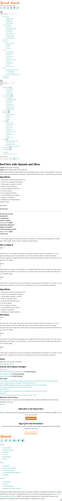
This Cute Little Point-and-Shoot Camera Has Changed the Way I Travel (18, 395)
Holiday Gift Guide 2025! (12, 69)
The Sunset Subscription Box (13, 74)
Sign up (2, 404)
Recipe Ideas (9, 20)
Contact (2, 478)
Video (5, 459)
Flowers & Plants (10, 35)
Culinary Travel (9, 66)
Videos (8, 48)
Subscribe (5, 152)
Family (8, 46)
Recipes (2, 385)
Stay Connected (3, 156)
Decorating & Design (11, 28)
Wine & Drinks (9, 23)
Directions (10, 364)
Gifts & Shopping (10, 43)
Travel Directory (10, 53)
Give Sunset (6, 78)
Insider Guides (9, 51)
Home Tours (9, 26)
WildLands (8, 54)
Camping (8, 61)
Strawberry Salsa (5, 376)
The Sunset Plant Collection (12, 472)
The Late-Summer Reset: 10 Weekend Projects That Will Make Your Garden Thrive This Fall (23, 391)
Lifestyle (5, 41)
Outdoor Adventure (11, 59)
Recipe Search (9, 18)
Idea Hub (5, 40)
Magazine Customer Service (10, 153)
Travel (4, 49)
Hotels (8, 64)
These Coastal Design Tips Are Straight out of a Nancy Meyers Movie (17, 383)
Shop (4, 68)
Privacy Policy (11, 496)
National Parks (9, 63)
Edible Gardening (10, 38)
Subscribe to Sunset (9, 468)
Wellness (8, 44)
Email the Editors (8, 486)
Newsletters (6, 76)
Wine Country (9, 56)
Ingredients (3, 364)
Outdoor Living (9, 36)
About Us (6, 466)
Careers (5, 484)
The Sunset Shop (10, 71)
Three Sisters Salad (6, 374)
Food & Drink (6, 16)
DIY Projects (9, 31)
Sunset (2, 444)
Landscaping (9, 33)
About (2, 462)
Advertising (7, 482)
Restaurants (9, 21)
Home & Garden (7, 25)
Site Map (6, 475)
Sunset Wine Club (10, 73)
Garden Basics (9, 29)
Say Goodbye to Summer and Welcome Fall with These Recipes (16, 387)
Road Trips (9, 58)
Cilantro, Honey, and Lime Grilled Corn (12, 371)
